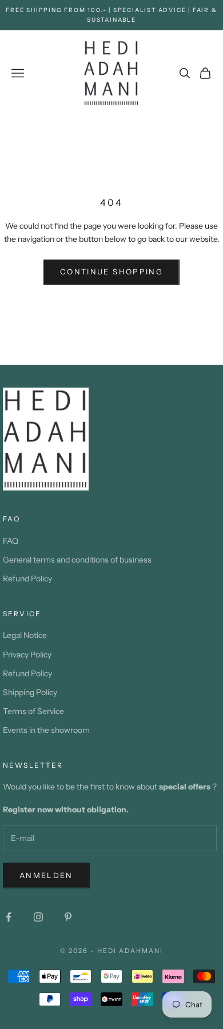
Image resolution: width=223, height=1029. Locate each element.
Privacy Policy (27, 654)
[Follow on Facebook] (8, 917)
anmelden (46, 875)
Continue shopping (111, 271)
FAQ (10, 541)
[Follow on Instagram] (38, 917)
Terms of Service (33, 711)
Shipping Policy (30, 692)
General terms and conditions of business (77, 560)
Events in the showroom (46, 730)
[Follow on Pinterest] (68, 917)
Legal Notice (25, 635)
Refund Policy (27, 578)
